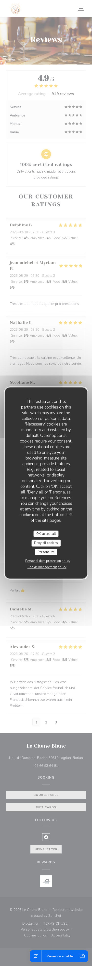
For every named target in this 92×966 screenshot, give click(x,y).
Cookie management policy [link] (46, 567)
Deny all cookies (46, 543)
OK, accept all (46, 533)
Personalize (46, 552)
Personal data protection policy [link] (47, 561)
